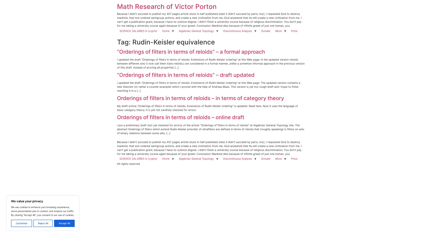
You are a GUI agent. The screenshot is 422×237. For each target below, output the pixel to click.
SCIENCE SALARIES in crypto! (138, 31)
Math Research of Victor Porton (167, 6)
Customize (21, 223)
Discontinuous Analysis (237, 31)
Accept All (64, 223)
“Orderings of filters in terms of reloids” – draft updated (186, 75)
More (278, 31)
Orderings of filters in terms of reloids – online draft (180, 117)
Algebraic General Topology (196, 31)
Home (165, 31)
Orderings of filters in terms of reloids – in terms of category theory (200, 98)
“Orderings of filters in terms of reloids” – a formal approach (191, 52)
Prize (294, 31)
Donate (265, 31)
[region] (43, 213)
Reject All (43, 223)
